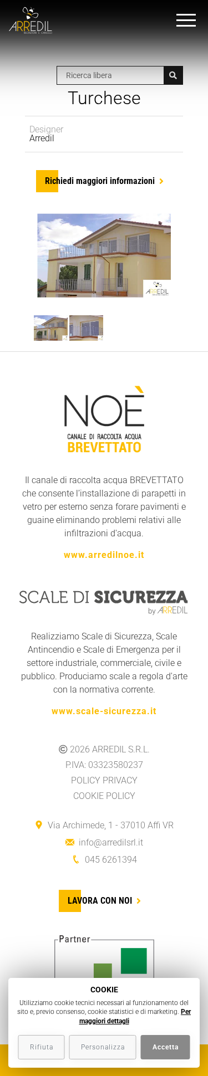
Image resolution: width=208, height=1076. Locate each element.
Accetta (166, 1047)
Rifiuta (41, 1047)
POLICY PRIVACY (104, 780)
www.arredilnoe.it (104, 555)
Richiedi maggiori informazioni (100, 181)
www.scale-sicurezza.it (104, 711)
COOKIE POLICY (104, 796)
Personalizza (103, 1047)
